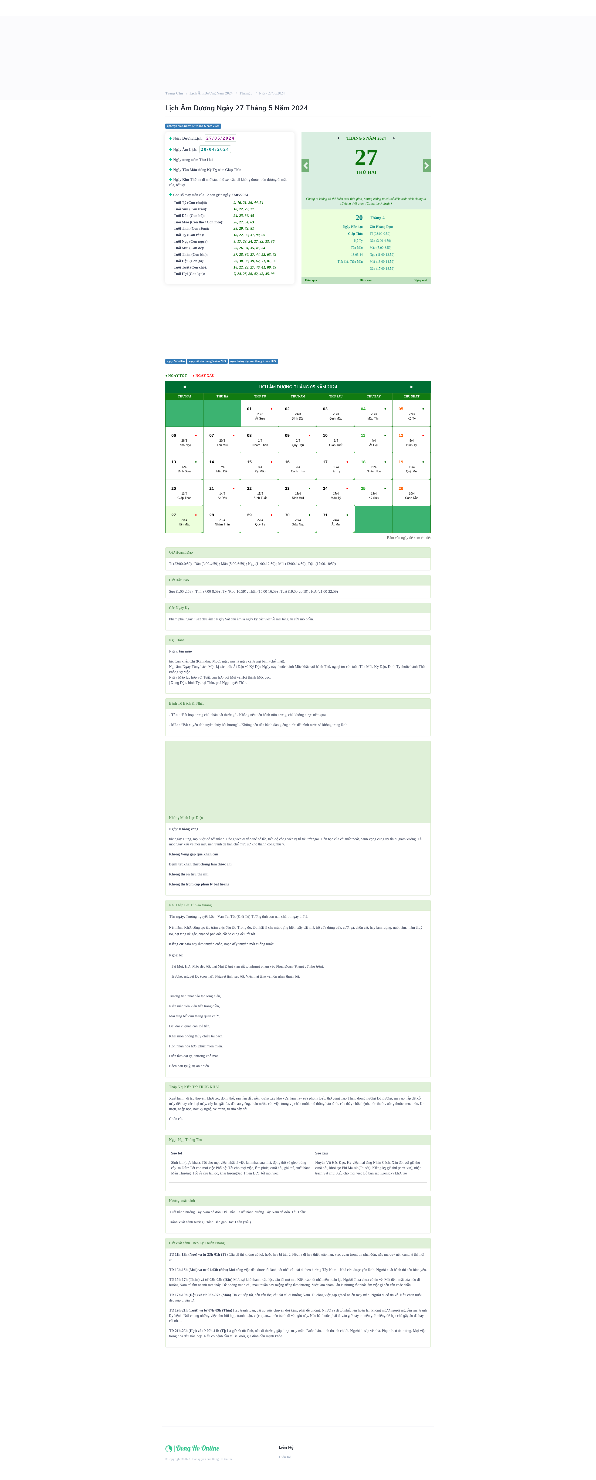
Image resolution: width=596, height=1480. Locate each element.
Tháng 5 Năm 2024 (366, 138)
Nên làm (175, 927)
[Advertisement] (298, 321)
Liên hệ (285, 1457)
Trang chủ (174, 93)
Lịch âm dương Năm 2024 (211, 93)
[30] (394, 138)
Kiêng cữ (176, 944)
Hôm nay (366, 280)
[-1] (305, 165)
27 (366, 157)
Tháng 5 (245, 93)
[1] (427, 165)
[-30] (338, 138)
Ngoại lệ (175, 955)
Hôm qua (311, 280)
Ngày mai (420, 280)
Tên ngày (176, 916)
